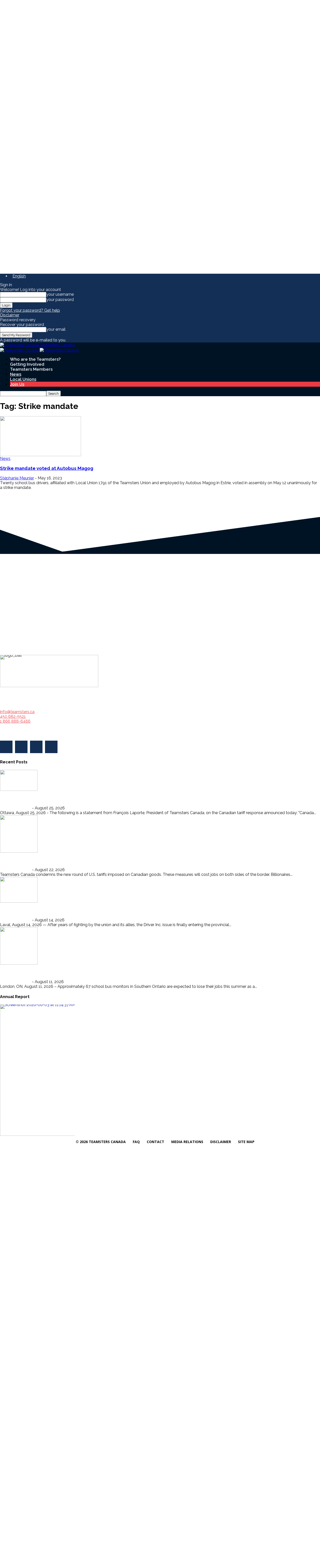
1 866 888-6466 (15, 721)
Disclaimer (9, 315)
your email (56, 329)
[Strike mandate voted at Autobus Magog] (40, 435)
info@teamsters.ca (17, 711)
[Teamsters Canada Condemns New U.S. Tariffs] (19, 833)
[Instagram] (21, 747)
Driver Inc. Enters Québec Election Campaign (51, 910)
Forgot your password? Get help (30, 310)
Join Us (17, 384)
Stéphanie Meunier (17, 478)
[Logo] (20, 349)
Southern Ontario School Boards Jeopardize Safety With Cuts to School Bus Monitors (97, 972)
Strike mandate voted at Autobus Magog (46, 468)
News (15, 374)
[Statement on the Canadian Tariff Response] (19, 780)
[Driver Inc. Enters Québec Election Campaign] (19, 889)
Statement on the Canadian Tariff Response (49, 798)
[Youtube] (51, 747)
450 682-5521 (13, 716)
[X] (36, 747)
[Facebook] (6, 747)
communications (15, 808)
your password (60, 299)
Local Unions (23, 379)
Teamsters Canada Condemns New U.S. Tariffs (52, 860)
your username (60, 294)
